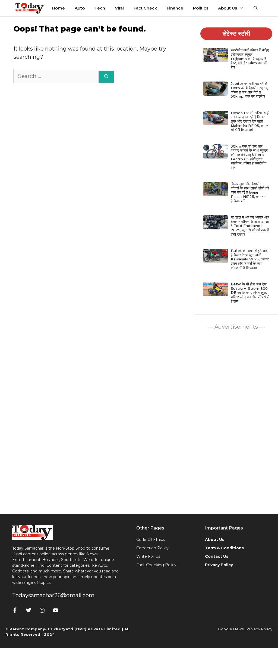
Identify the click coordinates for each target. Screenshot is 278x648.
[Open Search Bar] (256, 8)
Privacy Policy (260, 629)
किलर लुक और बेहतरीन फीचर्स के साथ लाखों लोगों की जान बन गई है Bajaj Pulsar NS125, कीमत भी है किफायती (250, 192)
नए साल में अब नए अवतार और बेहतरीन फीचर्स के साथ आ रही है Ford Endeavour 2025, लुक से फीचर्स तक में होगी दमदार (250, 225)
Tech (99, 8)
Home (58, 8)
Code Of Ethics (150, 539)
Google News (231, 629)
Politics (200, 8)
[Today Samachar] (30, 8)
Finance (175, 8)
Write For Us (148, 556)
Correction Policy (152, 548)
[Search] (106, 77)
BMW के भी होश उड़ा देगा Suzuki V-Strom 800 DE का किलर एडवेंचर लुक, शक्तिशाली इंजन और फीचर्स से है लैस (250, 292)
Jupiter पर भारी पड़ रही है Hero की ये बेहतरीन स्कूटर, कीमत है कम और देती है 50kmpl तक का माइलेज (249, 89)
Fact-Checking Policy (156, 564)
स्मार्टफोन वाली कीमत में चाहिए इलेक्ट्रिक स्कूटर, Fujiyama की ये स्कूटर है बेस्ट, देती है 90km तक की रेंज (250, 58)
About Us (227, 8)
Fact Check (145, 8)
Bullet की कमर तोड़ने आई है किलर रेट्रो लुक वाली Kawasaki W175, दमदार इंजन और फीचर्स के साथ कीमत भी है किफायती (250, 259)
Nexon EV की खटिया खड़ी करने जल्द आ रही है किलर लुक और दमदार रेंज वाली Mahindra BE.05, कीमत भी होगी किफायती (250, 121)
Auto (80, 8)
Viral (119, 8)
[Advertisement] (236, 420)
